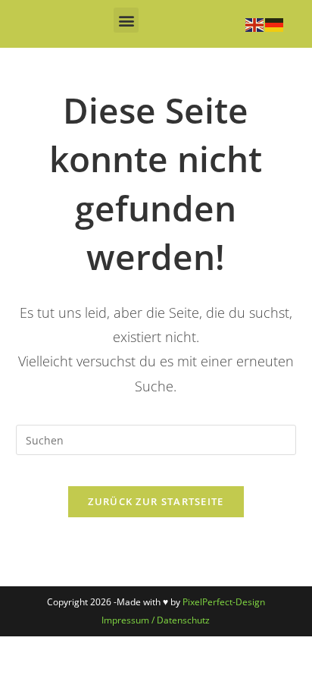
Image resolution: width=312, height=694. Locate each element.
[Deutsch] (275, 23)
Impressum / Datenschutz (155, 620)
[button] (126, 20)
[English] (255, 23)
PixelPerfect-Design (224, 601)
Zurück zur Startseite (155, 501)
